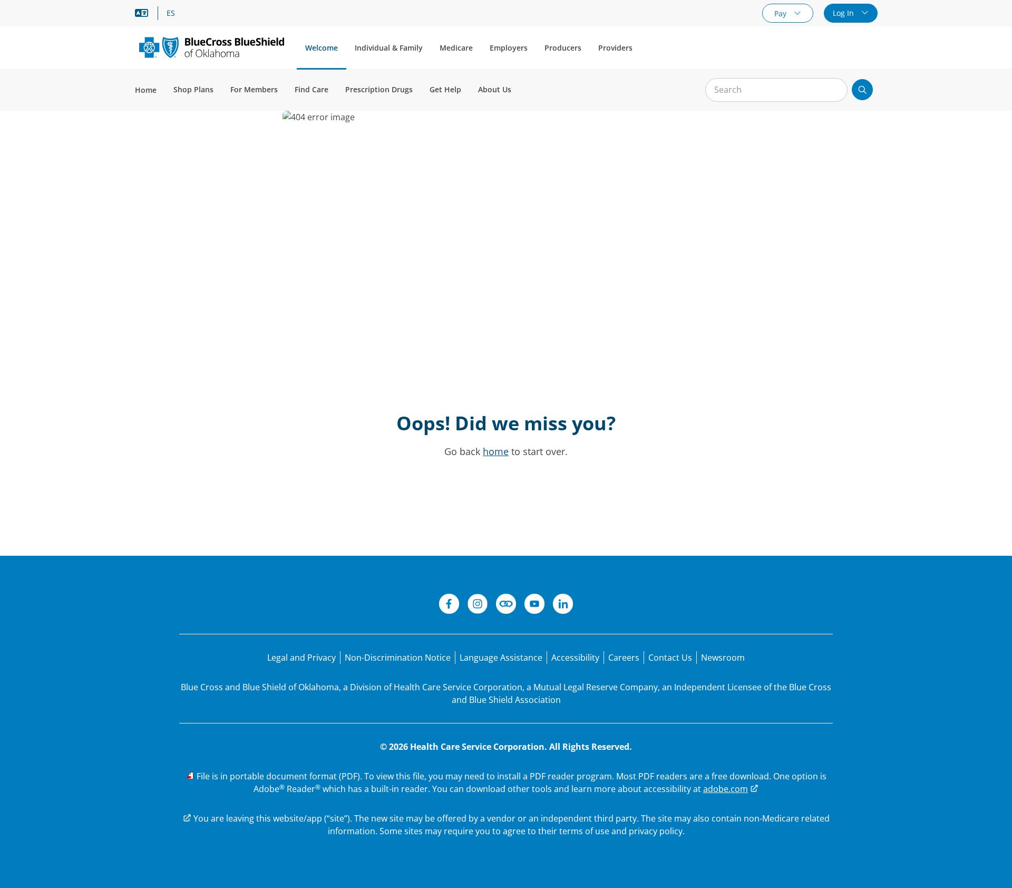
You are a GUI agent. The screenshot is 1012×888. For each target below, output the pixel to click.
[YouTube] (534, 605)
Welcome (321, 48)
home (496, 451)
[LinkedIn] (563, 605)
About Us (494, 89)
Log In (844, 13)
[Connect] (506, 605)
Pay (781, 13)
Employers (509, 48)
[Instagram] (478, 605)
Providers (615, 48)
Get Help (445, 89)
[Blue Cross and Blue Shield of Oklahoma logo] (211, 47)
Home (146, 90)
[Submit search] (862, 89)
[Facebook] (449, 605)
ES (171, 13)
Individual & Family (389, 48)
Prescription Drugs (379, 89)
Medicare (456, 48)
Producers (562, 48)
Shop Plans (193, 89)
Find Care (311, 89)
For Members (254, 89)
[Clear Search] (833, 90)
